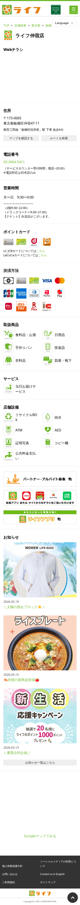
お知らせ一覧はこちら (40, 762)
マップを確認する (21, 138)
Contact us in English (52, 874)
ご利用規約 (8, 882)
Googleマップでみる (40, 836)
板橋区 (49, 25)
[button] (40, 497)
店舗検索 (20, 25)
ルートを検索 (59, 138)
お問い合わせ (9, 874)
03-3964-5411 (14, 162)
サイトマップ (47, 882)
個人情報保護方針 (12, 866)
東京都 (35, 25)
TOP (6, 25)
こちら (40, 251)
